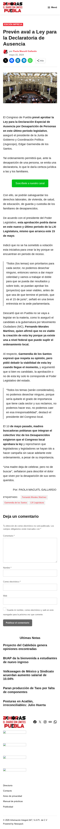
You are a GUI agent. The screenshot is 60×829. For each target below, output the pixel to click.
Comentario (9, 536)
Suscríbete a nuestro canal (30, 183)
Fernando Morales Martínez (34, 497)
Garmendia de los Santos (15, 503)
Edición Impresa (13, 24)
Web (5, 596)
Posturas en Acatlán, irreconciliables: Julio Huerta (24, 703)
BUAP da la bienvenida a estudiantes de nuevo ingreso (30, 660)
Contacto (7, 790)
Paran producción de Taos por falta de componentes (29, 690)
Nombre (7, 568)
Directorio (7, 785)
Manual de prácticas (13, 801)
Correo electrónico (12, 582)
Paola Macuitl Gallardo (25, 51)
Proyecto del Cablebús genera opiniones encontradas (25, 647)
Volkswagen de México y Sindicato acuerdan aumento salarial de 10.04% (28, 675)
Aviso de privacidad (12, 796)
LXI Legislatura (37, 503)
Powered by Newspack (13, 824)
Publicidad (8, 806)
